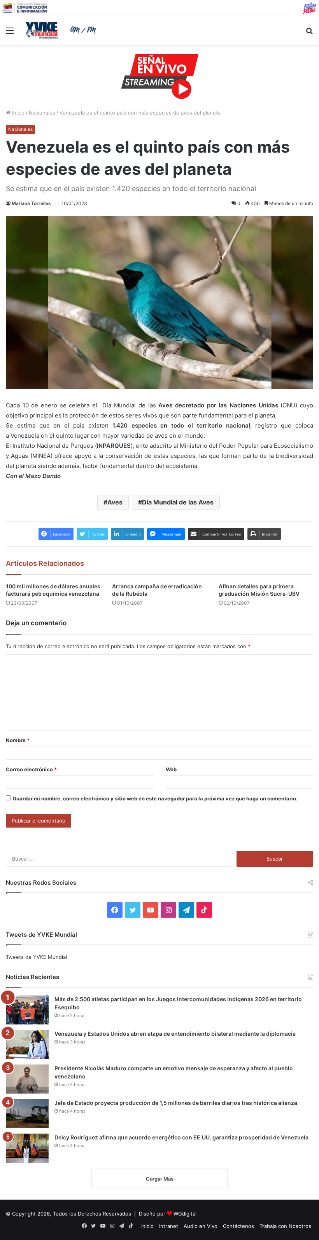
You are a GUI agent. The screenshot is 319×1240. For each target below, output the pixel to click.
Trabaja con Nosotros (285, 1226)
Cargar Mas (160, 1179)
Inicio (18, 113)
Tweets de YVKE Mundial (36, 957)
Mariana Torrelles (31, 203)
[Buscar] (309, 33)
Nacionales (42, 113)
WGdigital (185, 1213)
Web (171, 769)
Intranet (168, 1226)
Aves (115, 502)
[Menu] (10, 33)
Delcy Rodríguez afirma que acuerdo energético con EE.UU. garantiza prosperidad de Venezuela (181, 1137)
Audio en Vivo (200, 1226)
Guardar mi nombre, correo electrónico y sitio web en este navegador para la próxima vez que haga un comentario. (155, 798)
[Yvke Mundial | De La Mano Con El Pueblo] (62, 30)
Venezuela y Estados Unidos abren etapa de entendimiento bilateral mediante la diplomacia (175, 1033)
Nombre (18, 740)
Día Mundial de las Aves (178, 502)
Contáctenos (238, 1226)
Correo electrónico (31, 769)
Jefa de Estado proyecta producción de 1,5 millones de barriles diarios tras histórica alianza (175, 1102)
